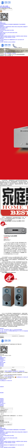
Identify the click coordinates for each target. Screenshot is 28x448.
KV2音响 (5, 37)
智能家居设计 (2, 26)
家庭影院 (10, 371)
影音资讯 (2, 38)
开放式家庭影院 (22, 24)
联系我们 (13, 42)
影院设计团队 (2, 33)
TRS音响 (13, 37)
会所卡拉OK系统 (3, 30)
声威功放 (25, 36)
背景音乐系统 (14, 26)
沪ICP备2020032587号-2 (8, 375)
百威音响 (6, 36)
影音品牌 (2, 34)
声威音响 (2, 36)
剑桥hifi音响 (2, 32)
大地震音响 (18, 36)
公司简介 (2, 42)
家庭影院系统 (2, 23)
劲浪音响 (13, 36)
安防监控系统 (20, 26)
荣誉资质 (6, 42)
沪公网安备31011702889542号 (22, 377)
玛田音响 (9, 37)
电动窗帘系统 (8, 26)
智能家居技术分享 (13, 39)
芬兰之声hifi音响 (8, 32)
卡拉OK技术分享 (20, 39)
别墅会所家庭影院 (3, 24)
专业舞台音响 (21, 371)
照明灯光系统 (5, 27)
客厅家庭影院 (10, 24)
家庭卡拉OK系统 (10, 30)
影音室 (6, 371)
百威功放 (2, 37)
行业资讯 (2, 39)
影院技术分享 (6, 39)
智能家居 (2, 25)
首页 (1, 22)
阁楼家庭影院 (16, 24)
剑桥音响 (9, 36)
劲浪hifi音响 (14, 32)
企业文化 (9, 42)
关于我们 (2, 40)
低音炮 (21, 36)
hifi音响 (1, 31)
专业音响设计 (2, 29)
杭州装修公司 (15, 371)
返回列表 (2, 328)
